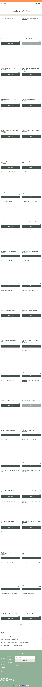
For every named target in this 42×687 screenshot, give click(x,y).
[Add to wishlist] (19, 19)
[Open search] (40, 4)
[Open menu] (1, 3)
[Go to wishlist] (37, 4)
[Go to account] (35, 3)
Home (1, 6)
